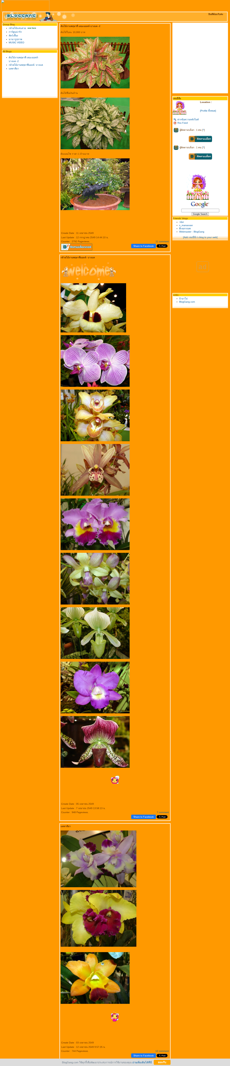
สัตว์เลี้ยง (13, 35)
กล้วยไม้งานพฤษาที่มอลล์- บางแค (26, 65)
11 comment (162, 241)
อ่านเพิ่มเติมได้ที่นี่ (142, 1062)
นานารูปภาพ (15, 39)
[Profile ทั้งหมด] (208, 110)
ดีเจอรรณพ (185, 228)
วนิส (181, 222)
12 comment (162, 1051)
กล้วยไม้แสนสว (17, 28)
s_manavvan (186, 225)
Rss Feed (182, 122)
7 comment (163, 812)
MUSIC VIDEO (16, 42)
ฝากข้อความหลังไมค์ (188, 119)
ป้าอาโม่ (183, 298)
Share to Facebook (143, 246)
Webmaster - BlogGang (191, 231)
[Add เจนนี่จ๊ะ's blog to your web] (200, 237)
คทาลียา (14, 68)
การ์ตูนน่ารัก (15, 31)
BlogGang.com (187, 301)
